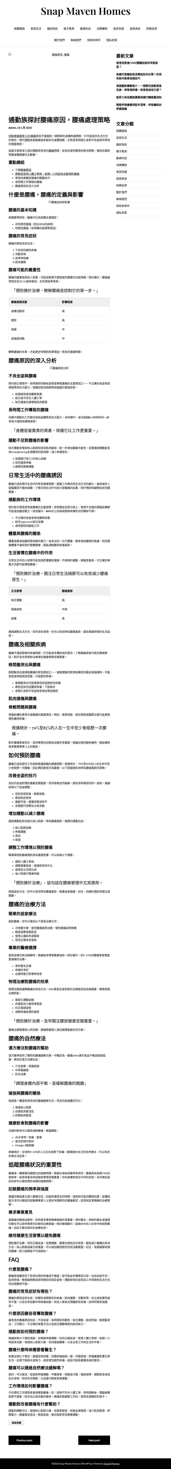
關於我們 (59, 40)
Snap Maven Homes (85, 10)
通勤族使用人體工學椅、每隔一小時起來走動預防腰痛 (47, 173)
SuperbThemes (111, 1463)
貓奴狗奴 (52, 28)
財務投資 (151, 28)
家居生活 (36, 28)
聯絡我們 (76, 40)
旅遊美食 (135, 28)
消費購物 (102, 28)
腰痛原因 (26, 169)
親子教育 (69, 28)
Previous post (24, 1440)
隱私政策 (111, 40)
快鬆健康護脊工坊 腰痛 (22, 136)
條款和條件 (94, 40)
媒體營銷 (19, 28)
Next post (94, 1440)
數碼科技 (85, 28)
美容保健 (118, 28)
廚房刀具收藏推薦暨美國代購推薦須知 (139, 97)
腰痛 (51, 150)
